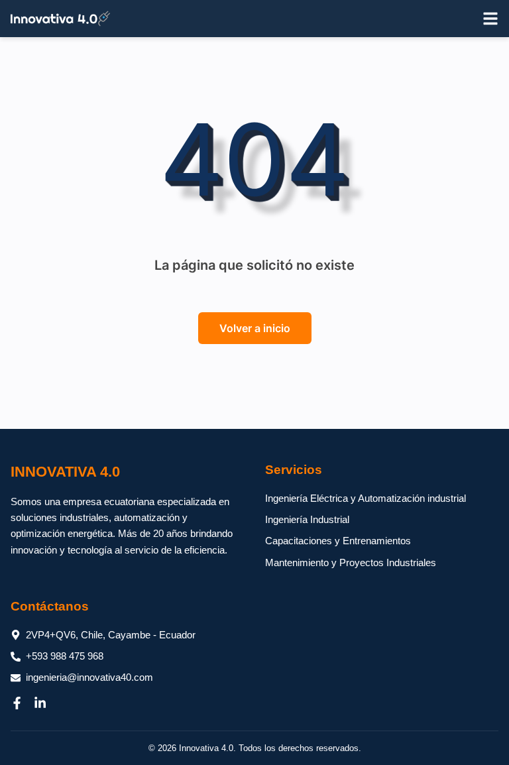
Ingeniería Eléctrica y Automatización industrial (365, 498)
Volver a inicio (254, 328)
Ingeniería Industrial (307, 519)
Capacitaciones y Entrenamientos (338, 540)
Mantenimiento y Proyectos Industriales (350, 562)
